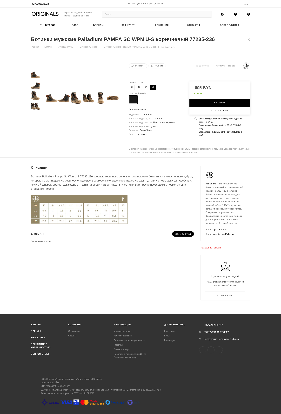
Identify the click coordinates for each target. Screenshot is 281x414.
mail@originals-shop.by (216, 331)
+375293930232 (40, 3)
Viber (219, 349)
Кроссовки (38, 337)
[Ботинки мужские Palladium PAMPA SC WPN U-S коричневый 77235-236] (52, 98)
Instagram (202, 349)
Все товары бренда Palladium (220, 234)
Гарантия (118, 345)
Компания (74, 324)
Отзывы (72, 335)
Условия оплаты (122, 331)
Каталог (36, 324)
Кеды (166, 335)
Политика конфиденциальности (129, 340)
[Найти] (208, 14)
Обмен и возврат (122, 349)
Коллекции (169, 340)
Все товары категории (216, 229)
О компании (74, 331)
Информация (122, 324)
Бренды (36, 331)
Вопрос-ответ (40, 354)
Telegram (210, 349)
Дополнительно (174, 324)
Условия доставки (123, 335)
